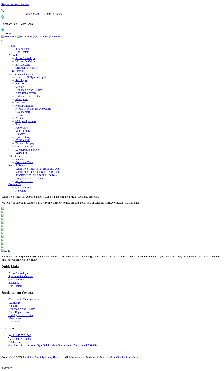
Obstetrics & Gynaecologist (23, 299)
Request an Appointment (15, 4)
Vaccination (14, 321)
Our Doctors (15, 285)
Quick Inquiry (16, 279)
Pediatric (13, 305)
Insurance (13, 282)
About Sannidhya (18, 273)
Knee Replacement (18, 312)
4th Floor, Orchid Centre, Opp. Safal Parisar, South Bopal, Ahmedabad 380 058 (52, 345)
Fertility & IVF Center (20, 315)
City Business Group (127, 357)
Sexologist (14, 302)
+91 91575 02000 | (31, 13)
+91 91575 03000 (52, 13)
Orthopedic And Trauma (21, 308)
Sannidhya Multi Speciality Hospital (42, 357)
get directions (15, 342)
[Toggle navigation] (2, 40)
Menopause (14, 318)
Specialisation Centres (20, 276)
